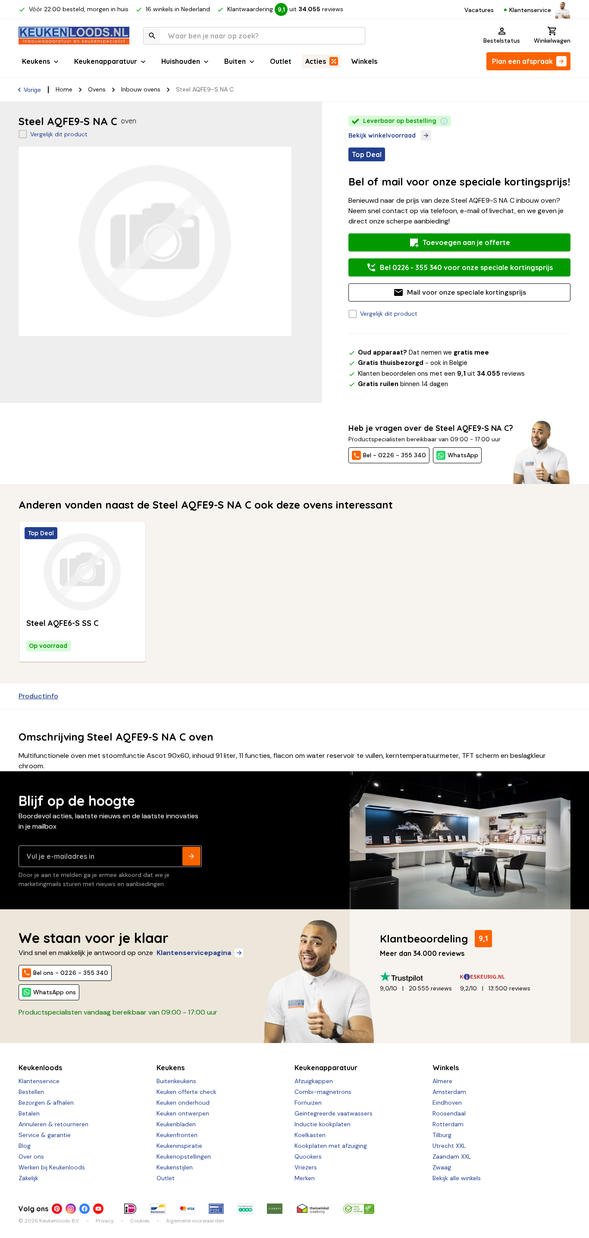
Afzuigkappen (313, 1081)
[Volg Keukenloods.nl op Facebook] (84, 1208)
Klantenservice (530, 10)
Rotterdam (448, 1124)
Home (64, 89)
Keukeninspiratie (179, 1146)
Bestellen (31, 1092)
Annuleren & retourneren (53, 1124)
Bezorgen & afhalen (46, 1102)
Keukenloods (40, 1067)
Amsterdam (449, 1092)
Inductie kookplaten (322, 1124)
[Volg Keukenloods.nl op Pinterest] (57, 1208)
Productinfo (38, 696)
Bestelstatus (501, 40)
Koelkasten (310, 1135)
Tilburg (441, 1135)
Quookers (308, 1156)
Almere (442, 1081)
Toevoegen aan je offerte (466, 242)
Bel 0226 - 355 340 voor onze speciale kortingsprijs (466, 267)
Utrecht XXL (449, 1146)
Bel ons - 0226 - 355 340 (70, 973)
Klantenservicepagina (194, 952)
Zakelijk (28, 1178)
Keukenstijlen (175, 1167)
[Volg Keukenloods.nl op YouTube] (98, 1208)
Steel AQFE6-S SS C (62, 623)
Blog (25, 1146)
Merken (304, 1178)
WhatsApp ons (54, 992)
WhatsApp (463, 455)
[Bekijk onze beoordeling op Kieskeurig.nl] (500, 976)
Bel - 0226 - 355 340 (394, 455)
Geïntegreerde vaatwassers (333, 1113)
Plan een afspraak (522, 61)
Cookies (140, 1220)
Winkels (364, 61)
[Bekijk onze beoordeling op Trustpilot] (420, 976)
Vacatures (479, 10)
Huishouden (180, 61)
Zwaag (441, 1167)
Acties (315, 61)
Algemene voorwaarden (195, 1220)
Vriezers (305, 1167)
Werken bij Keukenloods (52, 1167)
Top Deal (41, 533)
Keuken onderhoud (183, 1102)
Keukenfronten (177, 1135)
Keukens (36, 61)
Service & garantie (45, 1135)
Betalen (29, 1113)
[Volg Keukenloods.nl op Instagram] (71, 1208)
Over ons (31, 1156)
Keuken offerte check (186, 1092)
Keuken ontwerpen (183, 1113)
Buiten (235, 61)
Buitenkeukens (176, 1081)
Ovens (97, 89)
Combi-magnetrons (322, 1092)
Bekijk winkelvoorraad (382, 135)
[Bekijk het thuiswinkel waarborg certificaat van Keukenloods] (312, 1208)
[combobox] (254, 35)
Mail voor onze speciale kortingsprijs (466, 292)
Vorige (32, 89)
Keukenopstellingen (184, 1156)
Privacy (105, 1220)
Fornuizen (308, 1102)
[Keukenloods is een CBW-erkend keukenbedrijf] (358, 1208)
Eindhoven (447, 1102)
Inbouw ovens (140, 89)
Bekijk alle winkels (456, 1178)
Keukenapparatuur (105, 61)
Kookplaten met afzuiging (330, 1146)
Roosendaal (449, 1113)
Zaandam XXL (451, 1156)
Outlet (280, 61)
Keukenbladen (176, 1124)
